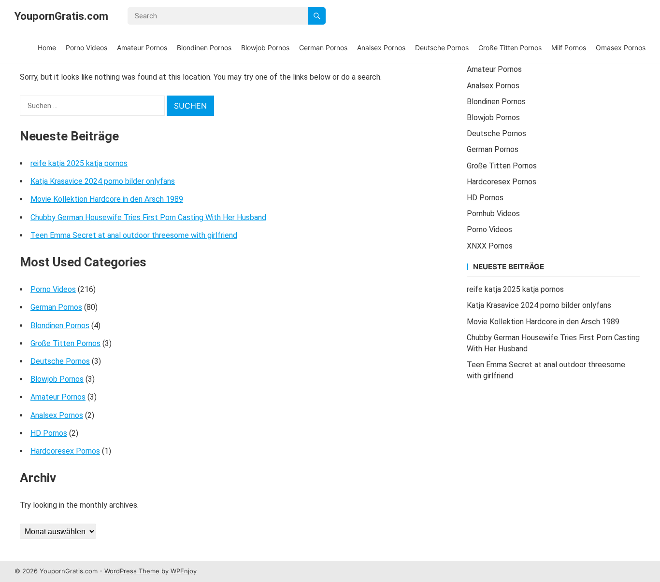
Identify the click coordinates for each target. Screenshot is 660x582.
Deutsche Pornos (442, 47)
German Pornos (323, 47)
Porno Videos (86, 47)
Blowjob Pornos (265, 47)
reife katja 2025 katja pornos (79, 163)
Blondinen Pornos (204, 47)
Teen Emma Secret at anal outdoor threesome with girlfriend (133, 235)
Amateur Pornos (142, 47)
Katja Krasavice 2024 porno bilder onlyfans (102, 181)
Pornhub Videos (493, 213)
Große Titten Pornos (510, 47)
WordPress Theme (131, 571)
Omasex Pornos (621, 47)
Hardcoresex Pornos (65, 451)
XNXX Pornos (490, 245)
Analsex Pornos (381, 47)
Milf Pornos (568, 47)
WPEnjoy (184, 571)
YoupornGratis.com (61, 16)
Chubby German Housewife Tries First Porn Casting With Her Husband (148, 217)
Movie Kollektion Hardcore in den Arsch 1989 (106, 199)
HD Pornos (48, 433)
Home (47, 47)
